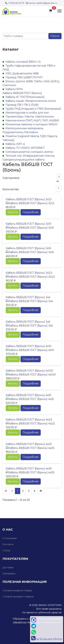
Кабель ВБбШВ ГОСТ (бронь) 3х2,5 (29, 272)
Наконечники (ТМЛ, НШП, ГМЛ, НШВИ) (32, 120)
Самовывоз (8, 573)
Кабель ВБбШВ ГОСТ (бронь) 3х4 (28, 297)
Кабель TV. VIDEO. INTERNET (25, 147)
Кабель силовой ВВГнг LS (23, 61)
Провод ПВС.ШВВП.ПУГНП (24, 77)
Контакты (8, 544)
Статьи (6, 550)
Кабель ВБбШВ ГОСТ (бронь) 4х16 (28, 395)
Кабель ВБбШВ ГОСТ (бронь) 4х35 (29, 468)
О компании (9, 538)
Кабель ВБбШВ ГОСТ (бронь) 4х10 (28, 346)
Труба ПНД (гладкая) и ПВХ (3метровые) (33, 108)
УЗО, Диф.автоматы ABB (22, 73)
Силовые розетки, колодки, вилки (29, 151)
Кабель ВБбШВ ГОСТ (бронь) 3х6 (28, 321)
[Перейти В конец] (40, 491)
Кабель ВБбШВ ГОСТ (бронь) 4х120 (29, 370)
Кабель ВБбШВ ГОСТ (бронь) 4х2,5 (29, 419)
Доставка (8, 567)
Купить (13, 212)
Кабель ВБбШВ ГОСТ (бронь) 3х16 (28, 248)
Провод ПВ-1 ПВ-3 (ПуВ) (22, 104)
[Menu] (59, 11)
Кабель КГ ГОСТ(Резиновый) (25, 97)
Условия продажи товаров (18, 596)
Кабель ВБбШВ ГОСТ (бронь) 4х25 (29, 444)
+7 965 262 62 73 (16, 3)
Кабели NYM (14, 89)
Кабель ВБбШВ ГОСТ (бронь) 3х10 (28, 223)
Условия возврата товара (17, 590)
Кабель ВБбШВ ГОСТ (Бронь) (22, 93)
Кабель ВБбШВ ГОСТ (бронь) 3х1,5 (29, 199)
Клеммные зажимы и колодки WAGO (31, 124)
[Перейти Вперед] (34, 491)
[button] (50, 11)
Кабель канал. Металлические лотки (31, 100)
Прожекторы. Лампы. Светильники (30, 116)
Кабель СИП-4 (15, 144)
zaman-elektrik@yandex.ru (43, 3)
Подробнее (31, 212)
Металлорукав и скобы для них (27, 112)
